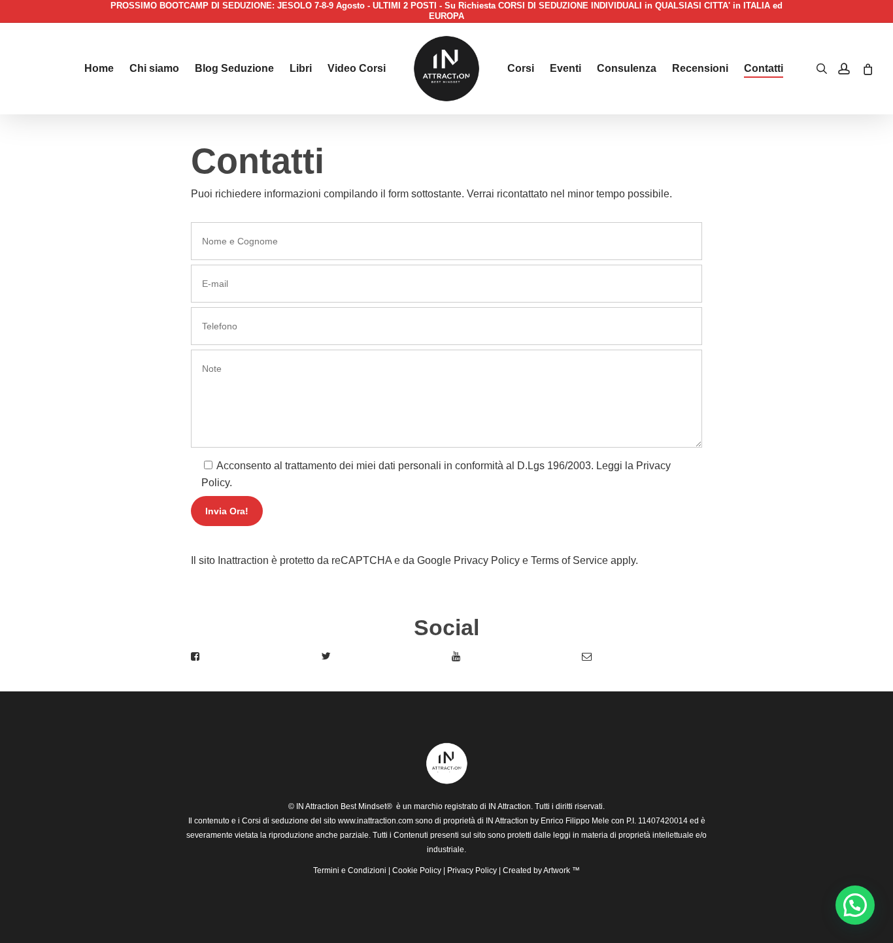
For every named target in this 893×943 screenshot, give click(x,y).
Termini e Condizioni (349, 870)
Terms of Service (569, 560)
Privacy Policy (487, 560)
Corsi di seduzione (275, 820)
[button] (855, 905)
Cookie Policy (416, 870)
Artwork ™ (561, 870)
